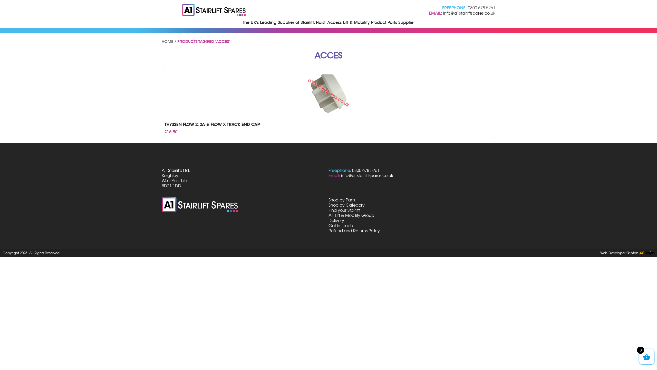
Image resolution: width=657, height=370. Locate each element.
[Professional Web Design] (646, 253)
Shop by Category (346, 205)
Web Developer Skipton (619, 253)
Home (167, 41)
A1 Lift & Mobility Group (351, 215)
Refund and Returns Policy (354, 230)
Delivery (336, 220)
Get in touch (340, 225)
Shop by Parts (341, 199)
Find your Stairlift (344, 210)
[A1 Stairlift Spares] (214, 10)
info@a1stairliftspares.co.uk (469, 13)
